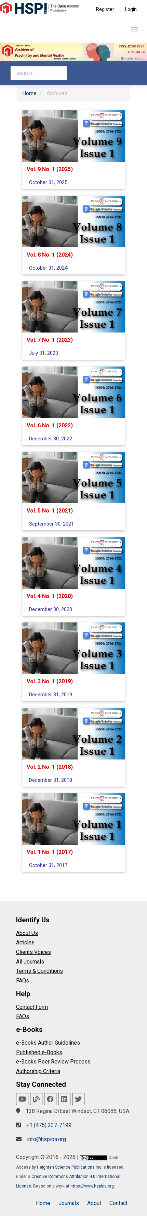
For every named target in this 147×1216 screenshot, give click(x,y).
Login (131, 9)
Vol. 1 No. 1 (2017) (50, 852)
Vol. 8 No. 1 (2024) (50, 254)
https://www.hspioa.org (92, 1186)
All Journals (30, 961)
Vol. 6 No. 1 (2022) (50, 425)
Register (105, 9)
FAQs (22, 980)
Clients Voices (33, 952)
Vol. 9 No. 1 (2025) (50, 169)
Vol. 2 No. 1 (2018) (50, 766)
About (94, 1203)
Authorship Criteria (38, 1071)
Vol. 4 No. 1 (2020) (50, 596)
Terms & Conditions (39, 971)
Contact (118, 1203)
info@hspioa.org (46, 1139)
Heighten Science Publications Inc (69, 1167)
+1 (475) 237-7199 (48, 1125)
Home (29, 93)
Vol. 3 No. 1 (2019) (50, 681)
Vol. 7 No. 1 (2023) (50, 340)
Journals (68, 1203)
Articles (25, 942)
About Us (27, 933)
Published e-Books (39, 1052)
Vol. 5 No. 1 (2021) (50, 510)
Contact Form (32, 1007)
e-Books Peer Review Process (53, 1061)
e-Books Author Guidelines (48, 1042)
